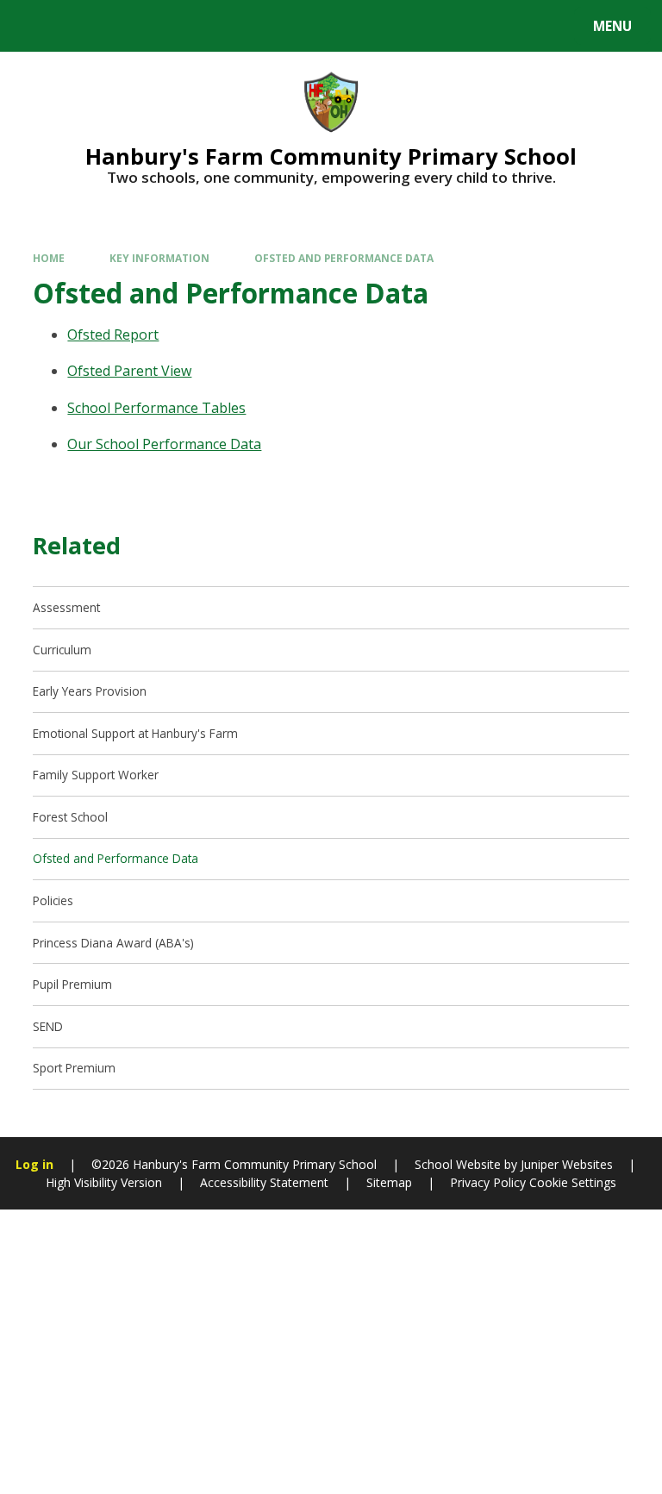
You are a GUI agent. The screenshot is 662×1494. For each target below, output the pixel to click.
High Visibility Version (104, 1182)
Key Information (159, 258)
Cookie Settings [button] (572, 1182)
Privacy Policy (488, 1182)
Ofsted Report (113, 334)
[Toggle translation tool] (78, 26)
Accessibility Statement (264, 1182)
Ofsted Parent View (129, 370)
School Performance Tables (156, 407)
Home (49, 258)
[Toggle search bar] (34, 26)
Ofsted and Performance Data (344, 258)
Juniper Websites (567, 1164)
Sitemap (389, 1182)
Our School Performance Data (164, 443)
